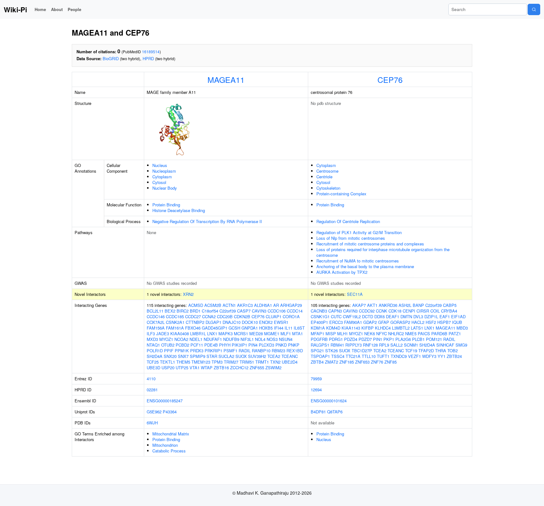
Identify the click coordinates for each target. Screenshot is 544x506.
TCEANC (289, 356)
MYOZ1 (166, 339)
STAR (212, 356)
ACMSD (195, 305)
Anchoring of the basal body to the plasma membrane (365, 266)
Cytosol (159, 182)
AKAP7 (359, 305)
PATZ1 (455, 333)
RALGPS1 (320, 345)
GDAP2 (370, 322)
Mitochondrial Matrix (170, 434)
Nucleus (159, 165)
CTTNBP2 (195, 322)
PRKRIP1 (213, 351)
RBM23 (278, 351)
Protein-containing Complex (341, 194)
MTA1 (297, 333)
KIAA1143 (351, 328)
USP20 (168, 368)
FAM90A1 (353, 322)
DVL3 (418, 316)
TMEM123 (200, 362)
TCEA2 (273, 356)
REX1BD (294, 351)
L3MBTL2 (401, 328)
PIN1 (377, 339)
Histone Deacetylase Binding (178, 210)
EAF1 (444, 316)
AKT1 (372, 305)
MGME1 (271, 333)
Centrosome (327, 171)
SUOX (241, 356)
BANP (418, 305)
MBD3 (462, 328)
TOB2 (452, 351)
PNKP (293, 345)
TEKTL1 (167, 362)
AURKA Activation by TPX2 (341, 272)
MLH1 (342, 333)
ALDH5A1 (263, 305)
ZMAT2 (331, 362)
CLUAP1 (273, 316)
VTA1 (195, 368)
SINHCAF (445, 345)
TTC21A (353, 356)
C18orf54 (210, 311)
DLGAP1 (213, 322)
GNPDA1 (249, 328)
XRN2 (188, 294)
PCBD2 (182, 345)
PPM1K (182, 351)
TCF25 (153, 362)
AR (276, 305)
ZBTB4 (317, 362)
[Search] (534, 9)
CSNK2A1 (175, 322)
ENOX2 (266, 322)
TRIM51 (247, 362)
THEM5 (183, 362)
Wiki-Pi (15, 9)
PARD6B (439, 333)
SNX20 (170, 356)
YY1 (441, 356)
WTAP (206, 368)
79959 (316, 379)
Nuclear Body (164, 188)
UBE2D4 (290, 362)
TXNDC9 (399, 356)
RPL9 (384, 345)
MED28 (256, 333)
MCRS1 (241, 333)
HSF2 (431, 322)
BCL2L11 (155, 311)
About (57, 9)
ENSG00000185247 (165, 401)
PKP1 (388, 339)
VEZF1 (414, 356)
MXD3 (152, 339)
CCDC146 (156, 316)
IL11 (288, 328)
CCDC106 (277, 311)
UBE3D (153, 368)
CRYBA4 (449, 311)
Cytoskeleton (328, 188)
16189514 (151, 51)
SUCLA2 (226, 356)
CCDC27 (193, 316)
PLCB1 (418, 339)
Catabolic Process (169, 451)
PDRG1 (336, 339)
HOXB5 (266, 328)
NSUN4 (285, 339)
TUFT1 (383, 356)
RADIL (245, 351)
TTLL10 (369, 356)
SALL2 (396, 345)
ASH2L (405, 305)
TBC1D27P (362, 351)
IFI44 (278, 328)
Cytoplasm (162, 177)
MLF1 (285, 333)
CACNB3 (319, 311)
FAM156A (156, 328)
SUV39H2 (257, 356)
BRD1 (195, 311)
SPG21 (317, 351)
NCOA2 (181, 339)
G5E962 (154, 412)
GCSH (234, 328)
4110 (151, 379)
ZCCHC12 (239, 368)
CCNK (381, 311)
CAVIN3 (259, 311)
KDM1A (318, 328)
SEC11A (355, 294)
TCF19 (411, 351)
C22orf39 (227, 311)
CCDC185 (175, 316)
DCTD (367, 316)
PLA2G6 (403, 339)
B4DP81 (318, 412)
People (74, 9)
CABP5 (449, 305)
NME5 (410, 333)
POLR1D (155, 351)
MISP (331, 333)
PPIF (168, 351)
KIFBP (367, 328)
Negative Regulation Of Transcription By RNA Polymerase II (207, 221)
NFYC (381, 333)
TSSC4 (337, 356)
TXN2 (275, 362)
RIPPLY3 (353, 345)
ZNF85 (390, 362)
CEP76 (390, 79)
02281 (152, 390)
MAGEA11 (226, 79)
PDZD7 (365, 339)
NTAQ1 (153, 345)
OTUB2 (167, 345)
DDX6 (379, 316)
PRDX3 (196, 351)
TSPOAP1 (320, 356)
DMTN (406, 316)
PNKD (281, 345)
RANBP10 (261, 351)
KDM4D (333, 328)
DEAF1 (392, 316)
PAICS (424, 333)
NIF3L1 (247, 339)
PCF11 (196, 345)
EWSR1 (281, 322)
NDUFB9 (231, 339)
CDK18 (394, 311)
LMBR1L (198, 333)
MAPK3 (225, 333)
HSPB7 (444, 322)
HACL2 (417, 322)
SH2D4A (154, 356)
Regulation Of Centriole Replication (348, 221)
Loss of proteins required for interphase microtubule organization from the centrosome (383, 252)
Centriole (324, 177)
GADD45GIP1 (214, 328)
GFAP (383, 322)
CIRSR (422, 311)
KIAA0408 (179, 333)
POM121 (434, 339)
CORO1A (291, 316)
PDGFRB (319, 339)
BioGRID (111, 58)
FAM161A (175, 328)
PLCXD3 (266, 345)
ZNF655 (257, 368)
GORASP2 (400, 322)
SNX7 (183, 356)
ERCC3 (336, 322)
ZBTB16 (221, 368)
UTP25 (182, 368)
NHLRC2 (396, 333)
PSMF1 (230, 351)
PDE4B (211, 345)
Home (40, 9)
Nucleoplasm (164, 171)
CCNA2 (209, 316)
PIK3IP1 (239, 345)
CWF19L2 (352, 316)
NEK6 (369, 333)
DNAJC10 (232, 322)
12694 (316, 390)
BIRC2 (183, 311)
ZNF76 (377, 362)
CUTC (336, 316)
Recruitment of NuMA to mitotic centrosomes (357, 261)
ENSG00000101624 (329, 401)
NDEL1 (196, 339)
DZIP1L (431, 316)
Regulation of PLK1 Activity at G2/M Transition (359, 232)
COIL (435, 311)
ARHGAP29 (291, 305)
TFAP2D (426, 351)
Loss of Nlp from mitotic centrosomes (350, 238)
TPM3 (217, 362)
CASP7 (244, 311)
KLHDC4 (383, 328)
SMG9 (461, 345)
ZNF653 (362, 362)
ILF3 (151, 333)
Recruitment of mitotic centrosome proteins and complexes (370, 244)
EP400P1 (319, 322)
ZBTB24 (454, 356)
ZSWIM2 (273, 368)
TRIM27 (231, 362)
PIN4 (253, 345)
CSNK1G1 (320, 316)
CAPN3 (335, 311)
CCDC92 (367, 311)
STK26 (331, 351)
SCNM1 (411, 345)
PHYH (224, 345)
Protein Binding (166, 205)
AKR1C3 (245, 305)
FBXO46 (193, 328)
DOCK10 (250, 322)
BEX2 (170, 311)
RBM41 (337, 345)
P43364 (170, 412)
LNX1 (212, 333)
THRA (440, 351)
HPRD (148, 58)
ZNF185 (346, 362)
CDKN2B (242, 316)
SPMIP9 (197, 356)
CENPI (409, 311)
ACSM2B (212, 305)
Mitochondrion (165, 445)
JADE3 (162, 333)
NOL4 (260, 339)
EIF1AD (458, 316)
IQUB (457, 322)
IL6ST (299, 328)
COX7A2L (156, 322)
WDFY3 (429, 356)
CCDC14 (295, 311)
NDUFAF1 (213, 339)
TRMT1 (262, 362)
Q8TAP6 (335, 412)
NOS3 (272, 339)
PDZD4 (350, 339)
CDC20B (225, 316)
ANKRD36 (388, 305)
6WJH (152, 423)
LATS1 (417, 328)
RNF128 (370, 345)
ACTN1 (229, 305)
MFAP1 (317, 333)
